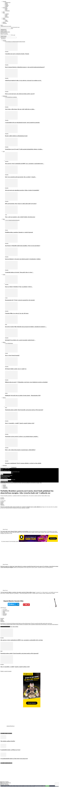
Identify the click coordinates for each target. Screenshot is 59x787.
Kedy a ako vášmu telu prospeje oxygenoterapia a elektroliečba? (20, 449)
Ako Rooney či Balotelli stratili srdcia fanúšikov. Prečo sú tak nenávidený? (22, 245)
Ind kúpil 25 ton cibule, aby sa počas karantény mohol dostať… (20, 340)
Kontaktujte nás (5, 778)
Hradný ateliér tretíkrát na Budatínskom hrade (16, 135)
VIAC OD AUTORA (14, 626)
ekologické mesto (6, 610)
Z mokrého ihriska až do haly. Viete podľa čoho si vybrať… (19, 272)
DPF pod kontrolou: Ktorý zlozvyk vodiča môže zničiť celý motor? (21, 203)
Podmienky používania (7, 775)
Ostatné (6, 6)
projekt (4, 612)
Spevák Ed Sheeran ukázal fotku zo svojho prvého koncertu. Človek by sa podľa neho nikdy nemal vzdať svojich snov (30, 623)
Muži (6, 324)
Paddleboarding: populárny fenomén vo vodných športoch (19, 232)
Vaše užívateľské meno (15, 27)
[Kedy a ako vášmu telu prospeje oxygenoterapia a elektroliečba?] (11, 446)
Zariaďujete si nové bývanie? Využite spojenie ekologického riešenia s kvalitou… (24, 149)
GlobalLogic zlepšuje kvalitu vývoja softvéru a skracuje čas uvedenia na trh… (23, 80)
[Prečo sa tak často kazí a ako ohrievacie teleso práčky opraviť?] (11, 90)
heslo (12, 28)
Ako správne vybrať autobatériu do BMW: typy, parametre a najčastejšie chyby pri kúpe (21, 640)
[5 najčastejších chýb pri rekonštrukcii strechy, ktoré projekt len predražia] (11, 119)
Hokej (6, 15)
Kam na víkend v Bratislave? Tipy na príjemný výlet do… (19, 286)
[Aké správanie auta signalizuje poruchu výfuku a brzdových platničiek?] (11, 186)
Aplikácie (7, 5)
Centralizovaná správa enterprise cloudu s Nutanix (17, 53)
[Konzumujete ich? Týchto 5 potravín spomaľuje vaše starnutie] (11, 296)
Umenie (4, 485)
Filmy (6, 9)
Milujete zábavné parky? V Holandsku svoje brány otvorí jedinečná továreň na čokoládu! (26, 382)
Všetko (6, 41)
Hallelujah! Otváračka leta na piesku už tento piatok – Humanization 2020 (22, 395)
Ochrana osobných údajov (5, 31)
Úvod (1, 482)
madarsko (4, 614)
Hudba (6, 8)
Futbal (6, 14)
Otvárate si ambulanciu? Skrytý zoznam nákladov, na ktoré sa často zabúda (23, 463)
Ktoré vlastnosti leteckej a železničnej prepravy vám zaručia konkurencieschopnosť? (25, 67)
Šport (4, 12)
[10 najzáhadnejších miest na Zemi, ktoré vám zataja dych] (3, 756)
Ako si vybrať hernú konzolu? (12, 355)
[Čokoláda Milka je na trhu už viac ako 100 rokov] (11, 310)
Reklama (4, 777)
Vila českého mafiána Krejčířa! (7, 741)
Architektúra (7, 10)
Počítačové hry (7, 2)
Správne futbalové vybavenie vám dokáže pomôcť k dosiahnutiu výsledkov (23, 259)
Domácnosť (5, 7)
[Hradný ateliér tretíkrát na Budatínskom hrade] (11, 132)
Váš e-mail (13, 35)
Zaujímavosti (5, 488)
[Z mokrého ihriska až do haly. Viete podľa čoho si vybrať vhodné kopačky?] (11, 269)
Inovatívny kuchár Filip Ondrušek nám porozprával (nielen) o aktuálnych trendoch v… (26, 326)
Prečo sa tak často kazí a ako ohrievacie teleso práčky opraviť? (20, 93)
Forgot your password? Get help (6, 475)
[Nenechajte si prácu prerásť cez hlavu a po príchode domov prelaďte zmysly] (11, 433)
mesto (4, 611)
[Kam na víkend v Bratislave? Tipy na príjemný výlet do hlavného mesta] (11, 283)
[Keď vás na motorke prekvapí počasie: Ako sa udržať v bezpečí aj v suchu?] (11, 173)
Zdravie (4, 22)
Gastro (4, 274)
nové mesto (5, 613)
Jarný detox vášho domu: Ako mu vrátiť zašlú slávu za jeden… (20, 109)
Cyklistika (7, 13)
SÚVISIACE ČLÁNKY (5, 626)
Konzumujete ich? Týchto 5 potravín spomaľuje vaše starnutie (20, 300)
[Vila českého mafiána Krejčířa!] (3, 738)
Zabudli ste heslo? (3, 30)
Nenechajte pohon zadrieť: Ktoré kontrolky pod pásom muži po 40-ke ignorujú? (24, 409)
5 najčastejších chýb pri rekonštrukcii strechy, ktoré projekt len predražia (22, 122)
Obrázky (6, 21)
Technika (4, 1)
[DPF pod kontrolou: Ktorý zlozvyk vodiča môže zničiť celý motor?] (11, 200)
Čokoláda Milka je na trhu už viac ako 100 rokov (17, 313)
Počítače (6, 4)
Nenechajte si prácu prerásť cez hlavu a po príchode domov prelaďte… (22, 436)
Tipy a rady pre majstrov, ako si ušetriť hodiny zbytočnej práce (20, 217)
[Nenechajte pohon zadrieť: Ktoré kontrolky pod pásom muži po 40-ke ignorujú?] (11, 406)
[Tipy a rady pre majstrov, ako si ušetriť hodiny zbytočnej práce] (11, 213)
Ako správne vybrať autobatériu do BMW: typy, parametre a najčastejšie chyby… (24, 163)
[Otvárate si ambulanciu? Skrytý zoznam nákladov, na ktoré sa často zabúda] (11, 459)
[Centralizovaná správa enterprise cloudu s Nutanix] (11, 50)
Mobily (6, 3)
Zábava (4, 19)
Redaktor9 (2, 498)
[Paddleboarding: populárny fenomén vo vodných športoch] (11, 229)
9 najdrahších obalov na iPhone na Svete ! (10, 749)
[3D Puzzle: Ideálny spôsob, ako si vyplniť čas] (11, 365)
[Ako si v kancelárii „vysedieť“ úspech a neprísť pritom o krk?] (11, 419)
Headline (6, 51)
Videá (6, 20)
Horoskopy (5, 23)
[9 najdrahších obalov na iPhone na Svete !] (3, 747)
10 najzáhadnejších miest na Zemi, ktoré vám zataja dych (14, 758)
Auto (4, 11)
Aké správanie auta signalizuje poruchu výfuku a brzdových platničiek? (22, 190)
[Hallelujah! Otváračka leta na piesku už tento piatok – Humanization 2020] (11, 392)
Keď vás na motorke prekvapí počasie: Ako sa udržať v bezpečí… (20, 177)
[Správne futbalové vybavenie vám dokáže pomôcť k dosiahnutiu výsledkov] (11, 255)
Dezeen (4, 607)
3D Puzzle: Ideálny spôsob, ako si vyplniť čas (15, 368)
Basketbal (7, 16)
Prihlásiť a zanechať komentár (5, 671)
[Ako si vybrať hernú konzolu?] (11, 352)
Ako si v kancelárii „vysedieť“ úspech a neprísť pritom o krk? (19, 423)
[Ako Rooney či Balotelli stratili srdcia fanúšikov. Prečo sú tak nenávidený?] (11, 242)
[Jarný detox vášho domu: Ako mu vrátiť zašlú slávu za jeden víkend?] (11, 105)
